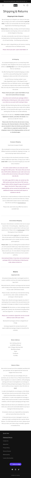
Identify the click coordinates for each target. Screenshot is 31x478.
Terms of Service (7, 451)
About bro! (5, 444)
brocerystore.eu (22, 202)
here (27, 83)
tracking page (20, 230)
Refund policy (6, 454)
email (15, 388)
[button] (3, 5)
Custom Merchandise (8, 458)
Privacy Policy (6, 447)
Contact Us (5, 441)
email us (16, 235)
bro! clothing (17, 475)
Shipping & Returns (7, 437)
